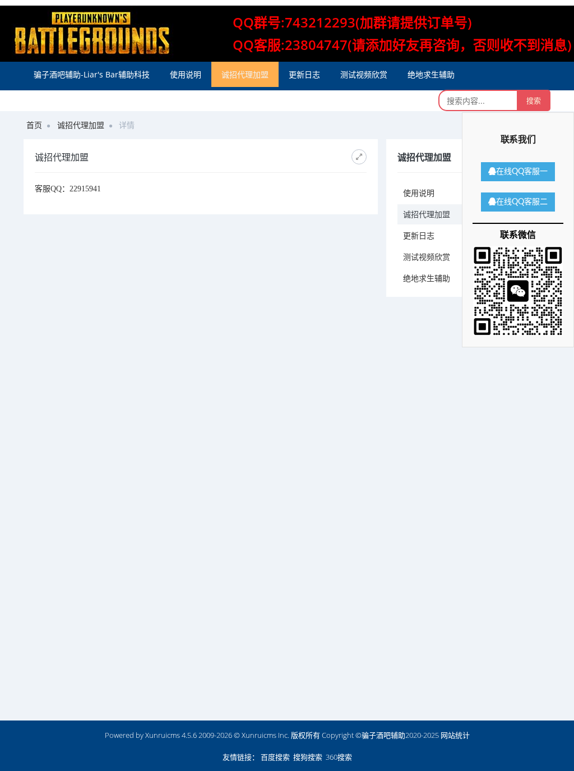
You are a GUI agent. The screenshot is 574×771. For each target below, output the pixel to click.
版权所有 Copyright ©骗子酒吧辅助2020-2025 (365, 735)
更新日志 (304, 74)
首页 (34, 125)
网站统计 (455, 735)
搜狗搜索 (307, 757)
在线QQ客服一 (522, 172)
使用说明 (185, 74)
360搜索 (339, 757)
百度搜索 (275, 757)
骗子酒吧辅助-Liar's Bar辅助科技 (92, 74)
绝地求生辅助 (431, 74)
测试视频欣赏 (363, 74)
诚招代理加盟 (245, 74)
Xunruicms (162, 735)
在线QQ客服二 (522, 202)
